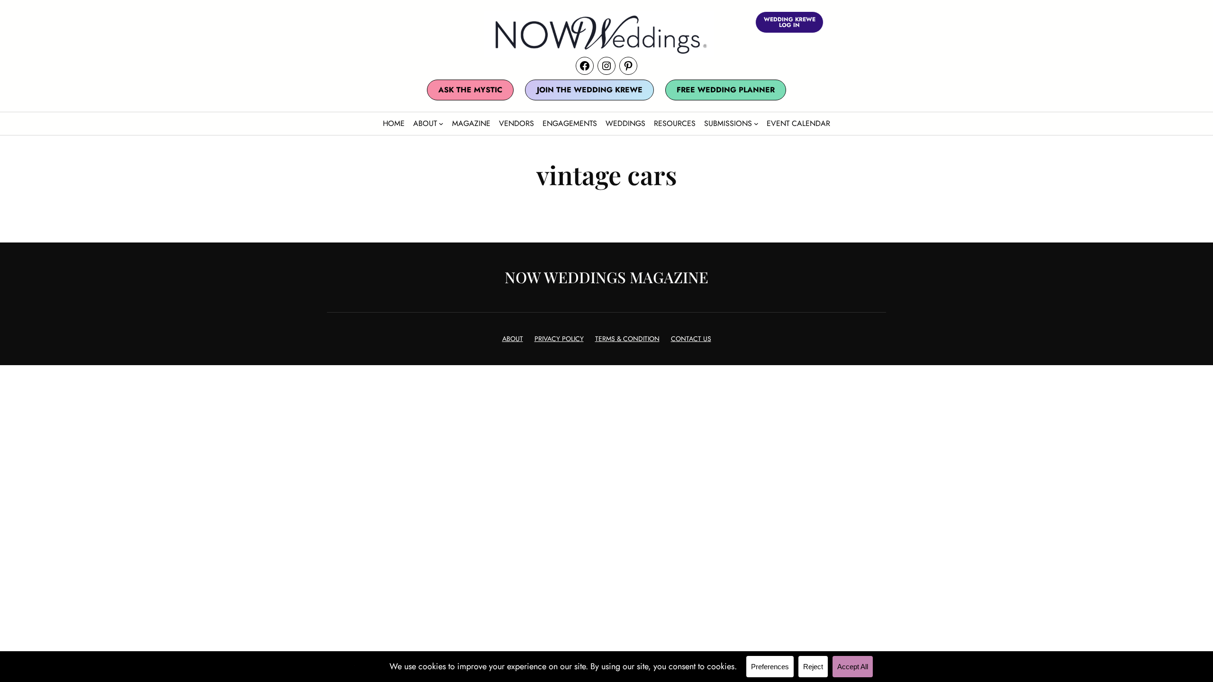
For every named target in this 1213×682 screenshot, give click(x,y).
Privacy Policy (559, 338)
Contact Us (691, 338)
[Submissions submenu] (756, 123)
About (512, 338)
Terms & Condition (627, 338)
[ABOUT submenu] (441, 123)
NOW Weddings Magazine (606, 277)
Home (394, 123)
